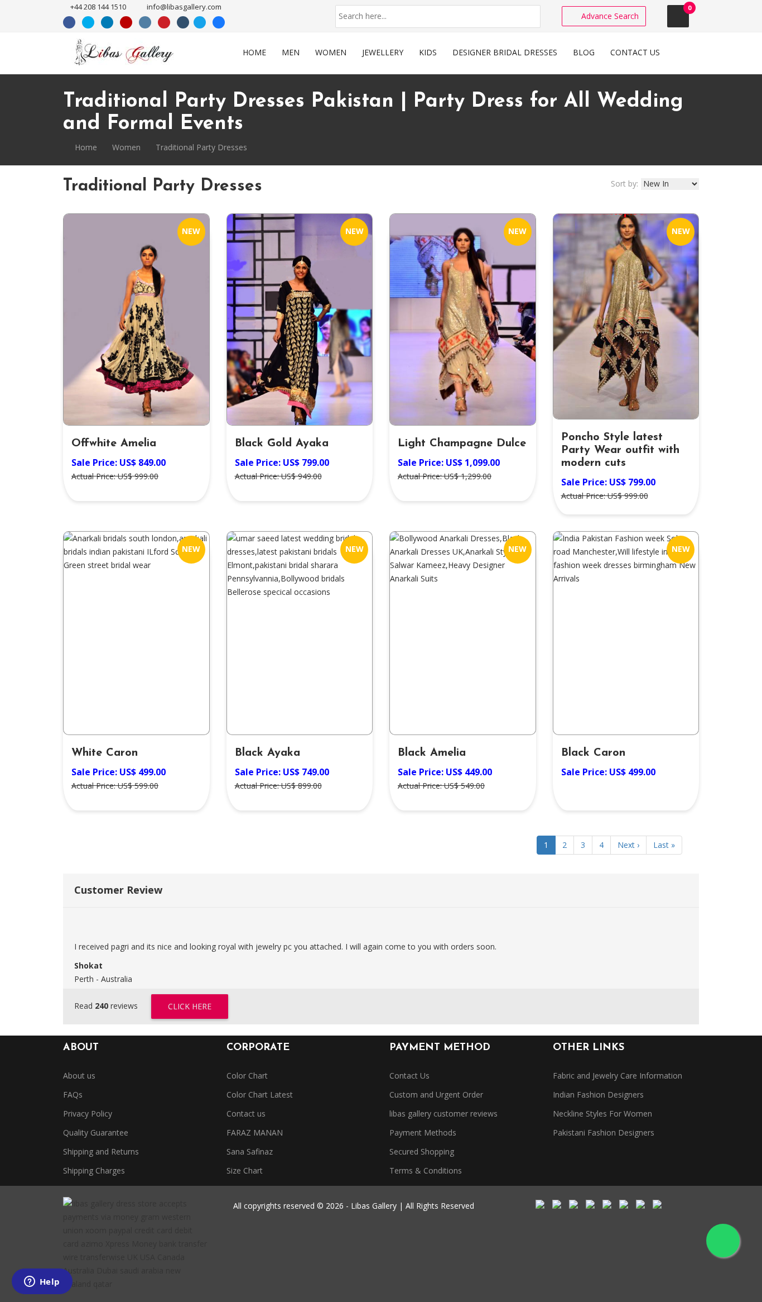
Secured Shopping (421, 1151)
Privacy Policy (87, 1113)
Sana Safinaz (249, 1151)
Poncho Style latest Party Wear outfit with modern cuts (620, 450)
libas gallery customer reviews (443, 1113)
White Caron (104, 753)
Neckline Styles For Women (602, 1113)
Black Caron (593, 753)
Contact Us (409, 1075)
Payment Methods (422, 1132)
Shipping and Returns (101, 1151)
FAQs (73, 1094)
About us (79, 1075)
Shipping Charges (94, 1170)
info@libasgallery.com (183, 7)
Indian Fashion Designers (598, 1094)
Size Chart (244, 1170)
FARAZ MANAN (254, 1132)
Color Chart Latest (259, 1094)
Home (85, 147)
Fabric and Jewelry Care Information (617, 1075)
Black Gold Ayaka (282, 443)
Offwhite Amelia (113, 443)
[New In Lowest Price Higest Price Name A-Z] (670, 183)
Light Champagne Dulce (462, 443)
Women (126, 147)
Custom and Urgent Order (436, 1094)
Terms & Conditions (425, 1170)
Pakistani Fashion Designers (603, 1132)
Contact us (246, 1113)
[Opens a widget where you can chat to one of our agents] (42, 1282)
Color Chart (247, 1075)
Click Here (189, 1006)
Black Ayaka (267, 753)
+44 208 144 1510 (97, 7)
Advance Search (609, 16)
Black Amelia (432, 753)
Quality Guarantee (95, 1132)
